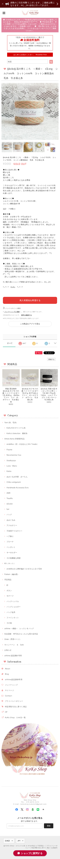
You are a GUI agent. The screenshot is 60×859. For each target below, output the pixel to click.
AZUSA (10, 504)
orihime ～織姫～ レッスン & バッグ (19, 628)
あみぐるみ (11, 520)
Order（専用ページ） (12, 639)
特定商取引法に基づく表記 (16, 706)
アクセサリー (12, 525)
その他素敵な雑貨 (14, 558)
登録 (48, 826)
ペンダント (11, 547)
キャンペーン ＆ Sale (14, 645)
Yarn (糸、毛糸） (11, 422)
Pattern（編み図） (11, 574)
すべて (10, 343)
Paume (9, 449)
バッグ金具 (11, 612)
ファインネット (13, 617)
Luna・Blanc (12, 466)
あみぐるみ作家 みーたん (17, 477)
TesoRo (10, 498)
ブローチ (10, 542)
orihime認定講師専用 (13, 679)
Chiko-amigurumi (14, 482)
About (7, 669)
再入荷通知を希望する (30, 300)
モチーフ (10, 596)
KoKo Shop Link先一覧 (15, 717)
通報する (51, 359)
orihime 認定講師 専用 (13, 655)
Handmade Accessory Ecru (18, 487)
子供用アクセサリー (14, 531)
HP (6, 712)
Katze (9, 471)
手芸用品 (7, 580)
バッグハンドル (13, 601)
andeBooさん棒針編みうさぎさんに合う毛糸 (24, 569)
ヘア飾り (10, 536)
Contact (8, 696)
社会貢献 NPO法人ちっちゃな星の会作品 (21, 634)
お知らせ (7, 650)
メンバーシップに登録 (12, 312)
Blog (7, 674)
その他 (9, 623)
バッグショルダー (14, 607)
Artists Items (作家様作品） (15, 439)
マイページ (9, 690)
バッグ (9, 514)
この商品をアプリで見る (30, 324)
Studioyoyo (11, 460)
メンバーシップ (11, 685)
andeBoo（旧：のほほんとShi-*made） (22, 444)
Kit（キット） (9, 563)
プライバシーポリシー (14, 701)
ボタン (9, 590)
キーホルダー (12, 552)
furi (8, 509)
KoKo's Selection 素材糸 (17, 433)
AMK (8, 493)
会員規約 (54, 848)
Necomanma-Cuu (14, 455)
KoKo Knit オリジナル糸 (16, 428)
